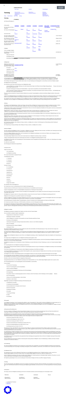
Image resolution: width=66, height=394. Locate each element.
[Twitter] (55, 377)
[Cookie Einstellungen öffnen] (7, 393)
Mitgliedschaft (18, 77)
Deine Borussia (18, 7)
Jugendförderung (19, 79)
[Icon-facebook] (64, 2)
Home (5, 15)
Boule (15, 58)
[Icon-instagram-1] (60, 2)
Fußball (16, 19)
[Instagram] (49, 377)
